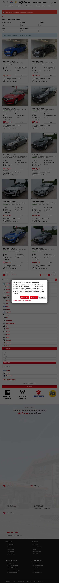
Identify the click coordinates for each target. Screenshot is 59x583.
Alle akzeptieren (24, 297)
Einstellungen (42, 297)
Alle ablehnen (34, 297)
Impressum (28, 300)
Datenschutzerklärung (18, 300)
